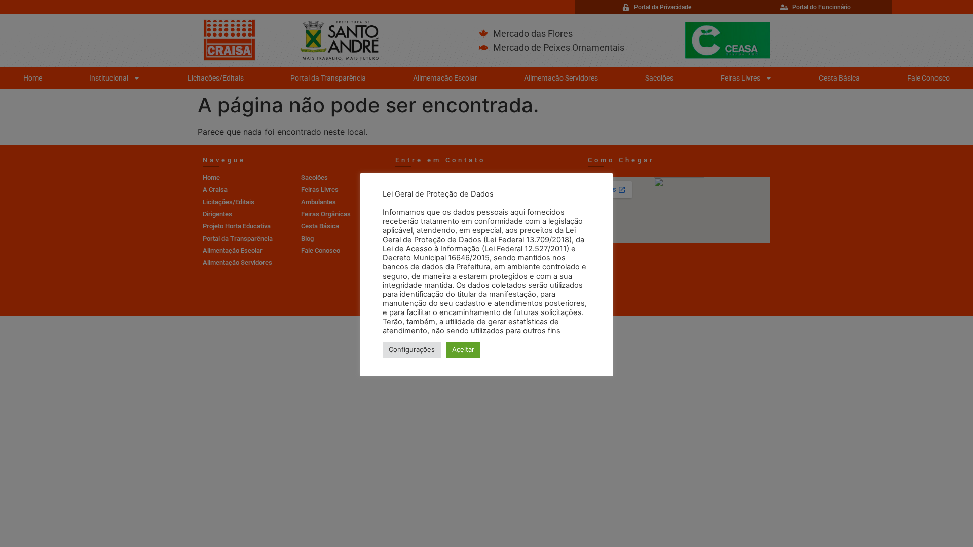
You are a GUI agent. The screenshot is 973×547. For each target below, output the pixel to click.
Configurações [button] (412, 349)
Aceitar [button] (463, 349)
